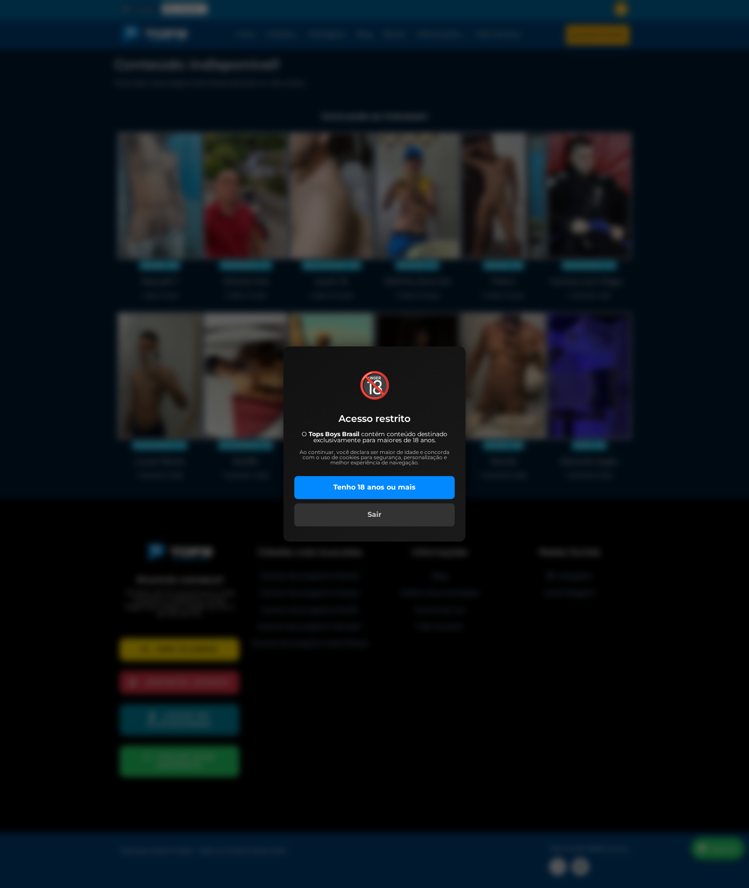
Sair (374, 514)
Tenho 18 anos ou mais (374, 487)
